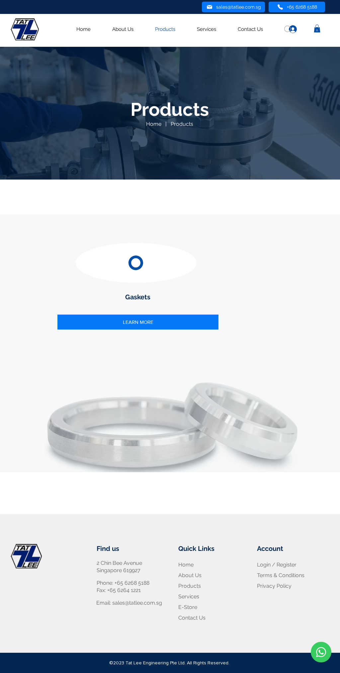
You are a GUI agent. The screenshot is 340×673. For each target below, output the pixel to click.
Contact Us (192, 618)
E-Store (187, 607)
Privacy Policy (274, 586)
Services (188, 596)
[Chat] (321, 652)
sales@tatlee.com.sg (137, 603)
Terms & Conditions (280, 575)
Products (182, 124)
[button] (317, 29)
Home (153, 124)
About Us (190, 575)
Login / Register (277, 564)
